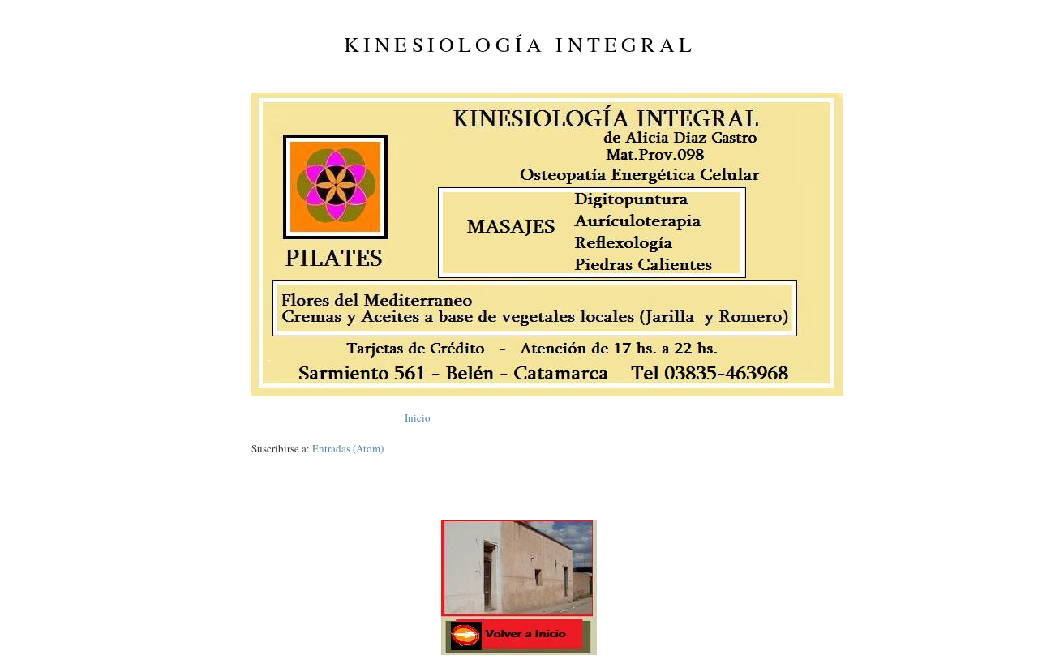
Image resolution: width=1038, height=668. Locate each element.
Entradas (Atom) (348, 448)
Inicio (418, 417)
